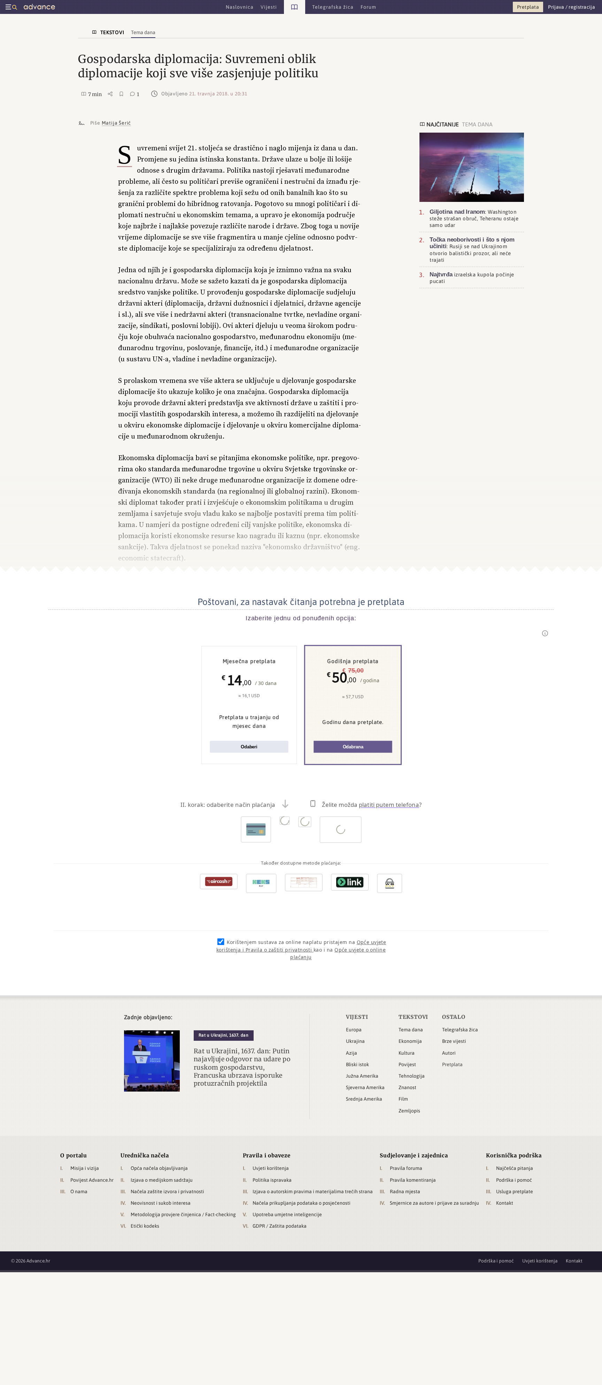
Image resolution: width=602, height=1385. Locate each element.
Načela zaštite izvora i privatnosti (167, 1191)
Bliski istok (357, 1064)
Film (403, 1099)
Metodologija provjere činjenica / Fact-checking (183, 1214)
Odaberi (249, 746)
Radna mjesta (405, 1191)
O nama (78, 1191)
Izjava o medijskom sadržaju (162, 1180)
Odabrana (353, 746)
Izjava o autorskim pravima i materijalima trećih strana (313, 1191)
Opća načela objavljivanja (159, 1168)
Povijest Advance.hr (92, 1180)
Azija (351, 1053)
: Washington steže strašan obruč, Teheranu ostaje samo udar (474, 218)
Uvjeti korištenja (271, 1168)
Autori (449, 1053)
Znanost (407, 1087)
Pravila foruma (406, 1168)
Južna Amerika (362, 1076)
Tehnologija (412, 1076)
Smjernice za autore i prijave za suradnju (434, 1203)
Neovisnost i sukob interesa (161, 1203)
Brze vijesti (454, 1041)
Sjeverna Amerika (365, 1087)
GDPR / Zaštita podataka (280, 1226)
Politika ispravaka (272, 1180)
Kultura (407, 1053)
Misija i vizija (84, 1168)
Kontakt (504, 1203)
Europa (354, 1029)
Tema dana (411, 1029)
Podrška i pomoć (514, 1180)
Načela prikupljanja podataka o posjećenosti (301, 1203)
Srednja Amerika (364, 1099)
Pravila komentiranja (413, 1180)
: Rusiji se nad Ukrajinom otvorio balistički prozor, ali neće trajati (472, 249)
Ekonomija (410, 1041)
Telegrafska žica (460, 1029)
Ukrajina (355, 1041)
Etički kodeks (145, 1226)
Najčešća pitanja (514, 1168)
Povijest (407, 1064)
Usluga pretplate (514, 1191)
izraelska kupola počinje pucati (472, 277)
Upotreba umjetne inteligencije (287, 1214)
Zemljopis (409, 1110)
